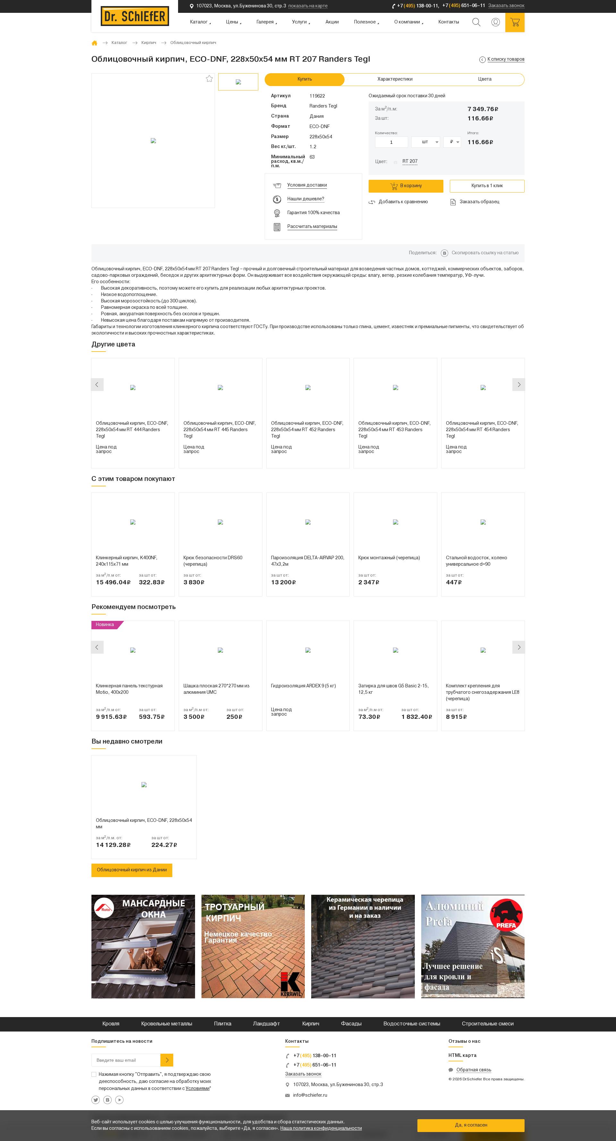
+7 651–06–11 (314, 1065)
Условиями (198, 1089)
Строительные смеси (488, 1024)
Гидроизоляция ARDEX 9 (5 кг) (303, 686)
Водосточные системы (411, 1024)
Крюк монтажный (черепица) (389, 558)
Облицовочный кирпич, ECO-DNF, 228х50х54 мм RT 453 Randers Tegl (394, 430)
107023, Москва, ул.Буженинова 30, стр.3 (338, 1085)
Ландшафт (266, 1024)
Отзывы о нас (465, 1042)
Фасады (351, 1024)
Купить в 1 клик (487, 186)
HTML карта (463, 1056)
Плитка (222, 1024)
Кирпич (310, 1024)
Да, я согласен (471, 1125)
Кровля (110, 1024)
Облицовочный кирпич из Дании (132, 870)
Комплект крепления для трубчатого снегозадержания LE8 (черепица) (482, 692)
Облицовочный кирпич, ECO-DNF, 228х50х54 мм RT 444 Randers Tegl (132, 430)
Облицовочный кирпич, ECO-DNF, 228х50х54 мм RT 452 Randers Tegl (307, 430)
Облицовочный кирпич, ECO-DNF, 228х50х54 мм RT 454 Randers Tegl (482, 430)
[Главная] (94, 43)
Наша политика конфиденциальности (321, 1129)
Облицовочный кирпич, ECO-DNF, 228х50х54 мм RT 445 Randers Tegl (220, 430)
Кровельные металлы (166, 1024)
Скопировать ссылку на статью (485, 253)
